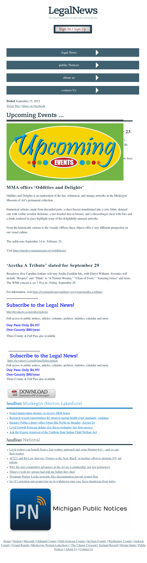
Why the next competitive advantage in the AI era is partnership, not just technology (59, 467)
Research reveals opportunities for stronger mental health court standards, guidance (59, 418)
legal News (69, 52)
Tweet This (13, 106)
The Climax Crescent (84, 545)
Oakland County (46, 541)
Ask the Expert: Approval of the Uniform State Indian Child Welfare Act (53, 432)
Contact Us (86, 549)
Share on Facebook (33, 106)
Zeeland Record (109, 545)
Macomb (29, 541)
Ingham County (97, 541)
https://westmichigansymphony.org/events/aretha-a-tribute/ (67, 292)
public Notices (69, 65)
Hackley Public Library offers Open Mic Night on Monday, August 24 (52, 422)
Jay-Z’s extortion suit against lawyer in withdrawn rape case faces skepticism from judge (62, 481)
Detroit (17, 541)
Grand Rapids (21, 545)
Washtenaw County (120, 541)
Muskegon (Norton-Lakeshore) (50, 545)
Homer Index (128, 545)
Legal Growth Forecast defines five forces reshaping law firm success (51, 427)
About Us (71, 549)
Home (7, 541)
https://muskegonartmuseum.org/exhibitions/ (39, 250)
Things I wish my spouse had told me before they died (42, 472)
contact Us (69, 90)
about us (69, 77)
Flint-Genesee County (72, 541)
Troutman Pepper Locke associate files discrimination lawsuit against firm (53, 476)
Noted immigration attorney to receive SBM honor (39, 413)
